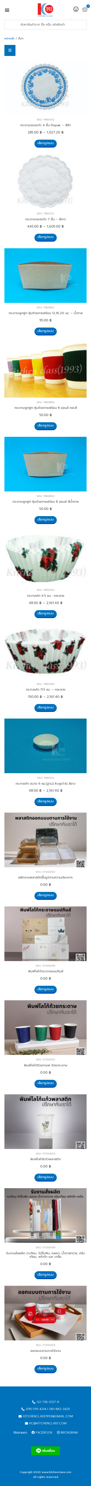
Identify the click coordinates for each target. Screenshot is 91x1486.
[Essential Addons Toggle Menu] (9, 50)
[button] (7, 9)
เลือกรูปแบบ (46, 143)
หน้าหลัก (9, 38)
